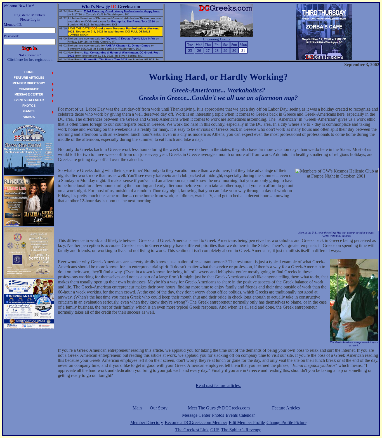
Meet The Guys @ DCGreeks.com (219, 408)
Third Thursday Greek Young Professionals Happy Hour (122, 11)
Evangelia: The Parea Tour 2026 (133, 21)
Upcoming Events (216, 39)
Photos (218, 415)
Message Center (196, 415)
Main (137, 408)
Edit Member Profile (247, 422)
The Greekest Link (192, 429)
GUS (215, 429)
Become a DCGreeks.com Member (196, 422)
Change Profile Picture (286, 422)
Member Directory (146, 422)
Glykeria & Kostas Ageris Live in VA (130, 38)
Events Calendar (240, 415)
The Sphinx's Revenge (241, 429)
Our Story (159, 408)
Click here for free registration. (30, 59)
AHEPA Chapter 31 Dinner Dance (128, 45)
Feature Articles (286, 408)
